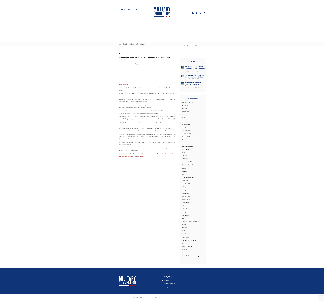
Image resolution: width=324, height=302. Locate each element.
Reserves (184, 224)
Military (184, 187)
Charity (183, 121)
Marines (172, 153)
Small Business (185, 230)
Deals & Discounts (186, 133)
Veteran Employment (187, 246)
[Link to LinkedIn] (193, 13)
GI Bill (183, 152)
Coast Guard (121, 156)
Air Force (167, 153)
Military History (186, 196)
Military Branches (186, 190)
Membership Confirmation (168, 283)
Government (185, 158)
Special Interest (185, 237)
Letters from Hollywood (188, 177)
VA (182, 243)
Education (184, 140)
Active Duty (185, 105)
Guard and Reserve (129, 156)
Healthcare (184, 168)
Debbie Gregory (124, 84)
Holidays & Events (186, 171)
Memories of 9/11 (186, 183)
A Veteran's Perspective (187, 102)
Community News (186, 130)
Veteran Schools (186, 252)
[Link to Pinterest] (196, 13)
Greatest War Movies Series (188, 165)
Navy (163, 153)
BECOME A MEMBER (126, 9)
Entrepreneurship (186, 149)
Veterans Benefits (186, 259)
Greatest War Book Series (188, 161)
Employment (185, 143)
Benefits (184, 118)
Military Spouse (186, 209)
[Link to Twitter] (200, 13)
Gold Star (184, 155)
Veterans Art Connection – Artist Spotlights (192, 256)
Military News (185, 202)
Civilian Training (186, 124)
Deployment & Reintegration (189, 136)
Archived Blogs (185, 111)
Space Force (185, 234)
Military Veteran (130, 59)
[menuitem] (122, 37)
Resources (184, 227)
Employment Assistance (187, 146)
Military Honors (186, 199)
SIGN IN (135, 9)
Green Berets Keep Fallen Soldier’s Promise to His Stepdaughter (145, 57)
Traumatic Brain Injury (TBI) (189, 240)
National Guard (185, 215)
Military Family (186, 193)
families (142, 156)
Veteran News (138, 59)
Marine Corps (185, 180)
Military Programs (186, 205)
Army (160, 153)
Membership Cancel (166, 280)
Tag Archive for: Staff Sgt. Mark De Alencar (132, 44)
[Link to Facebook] (204, 13)
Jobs (183, 174)
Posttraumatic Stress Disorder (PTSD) (191, 221)
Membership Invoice (167, 287)
